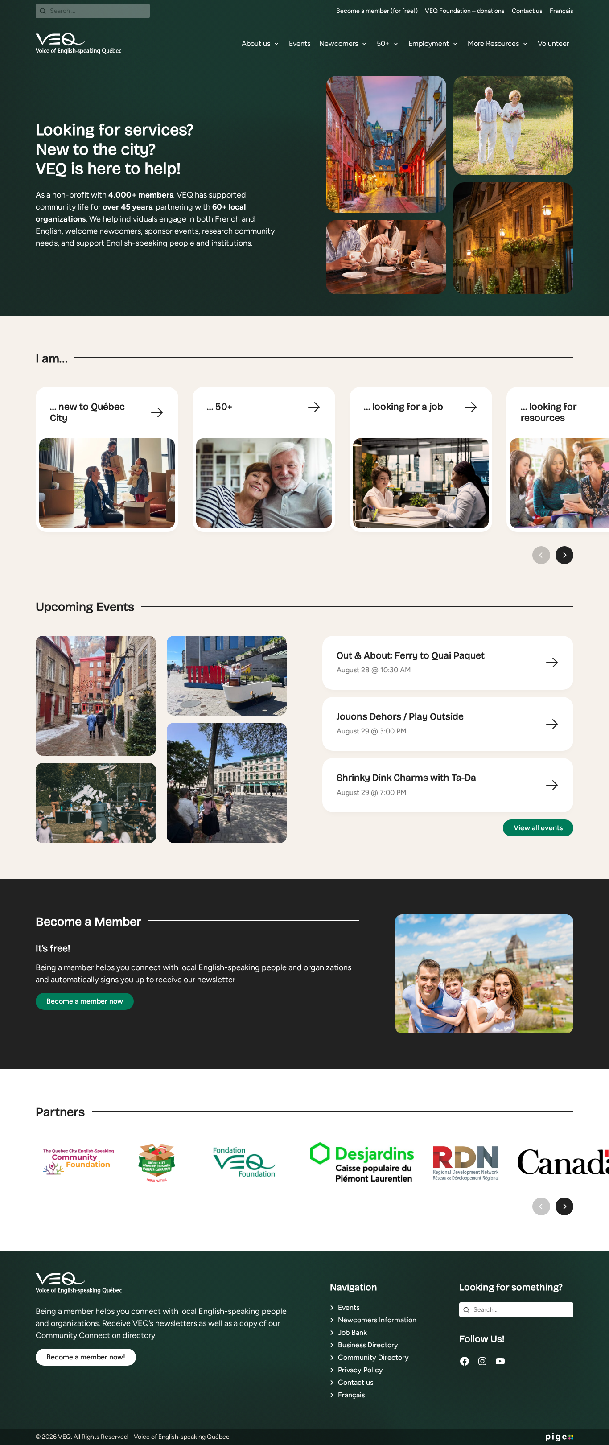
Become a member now (84, 1001)
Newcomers (338, 43)
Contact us (527, 11)
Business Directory (368, 1345)
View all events (538, 827)
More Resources (493, 43)
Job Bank (352, 1332)
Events (299, 43)
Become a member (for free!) (377, 11)
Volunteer (553, 43)
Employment (428, 43)
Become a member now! (85, 1357)
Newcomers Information (377, 1320)
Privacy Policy (360, 1370)
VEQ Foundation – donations (465, 11)
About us (256, 43)
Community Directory (373, 1357)
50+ (383, 43)
